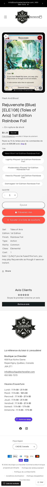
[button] (6, 17)
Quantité (5, 190)
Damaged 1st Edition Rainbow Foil (24, 184)
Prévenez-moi (25, 212)
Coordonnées (25, 480)
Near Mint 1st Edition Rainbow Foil (24, 154)
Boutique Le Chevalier (17, 465)
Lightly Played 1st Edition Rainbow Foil (23, 161)
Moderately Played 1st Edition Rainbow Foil (25, 169)
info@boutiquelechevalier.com (19, 372)
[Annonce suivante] (42, 3)
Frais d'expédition (8, 136)
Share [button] (8, 271)
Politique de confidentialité (24, 472)
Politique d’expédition (35, 476)
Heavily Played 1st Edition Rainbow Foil (23, 177)
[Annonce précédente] (4, 3)
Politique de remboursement (33, 468)
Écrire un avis (23, 304)
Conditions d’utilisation (15, 476)
